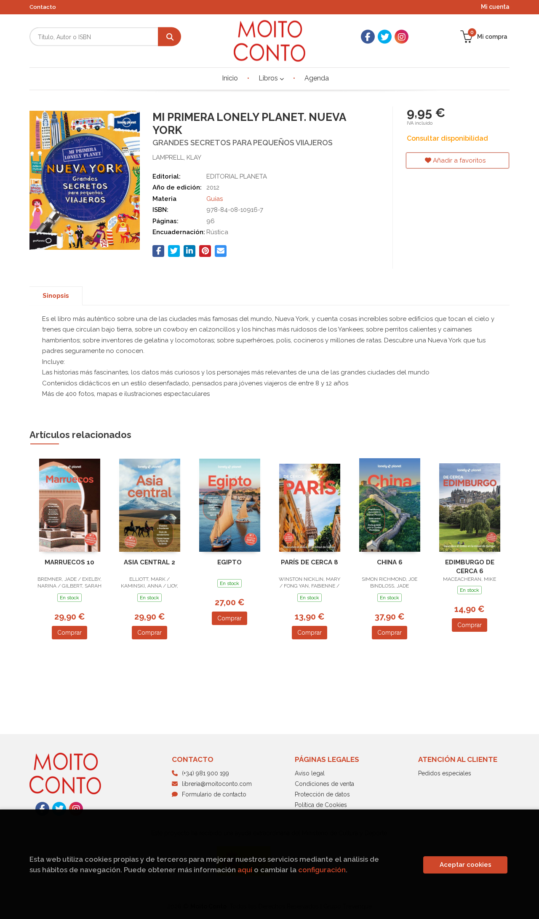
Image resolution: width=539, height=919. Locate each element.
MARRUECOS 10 (69, 562)
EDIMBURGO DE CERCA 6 (469, 566)
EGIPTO (229, 562)
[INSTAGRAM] (401, 37)
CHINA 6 (390, 562)
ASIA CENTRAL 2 (149, 562)
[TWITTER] (385, 37)
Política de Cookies (321, 804)
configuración (322, 870)
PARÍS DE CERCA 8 (309, 562)
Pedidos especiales (444, 773)
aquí (244, 870)
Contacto (42, 7)
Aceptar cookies (465, 864)
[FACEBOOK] (368, 37)
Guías (214, 199)
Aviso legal (310, 773)
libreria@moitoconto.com (217, 783)
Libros (269, 78)
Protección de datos (322, 794)
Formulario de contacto (214, 794)
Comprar (69, 632)
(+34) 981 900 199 (205, 773)
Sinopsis (56, 295)
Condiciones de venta (324, 783)
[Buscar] (169, 36)
